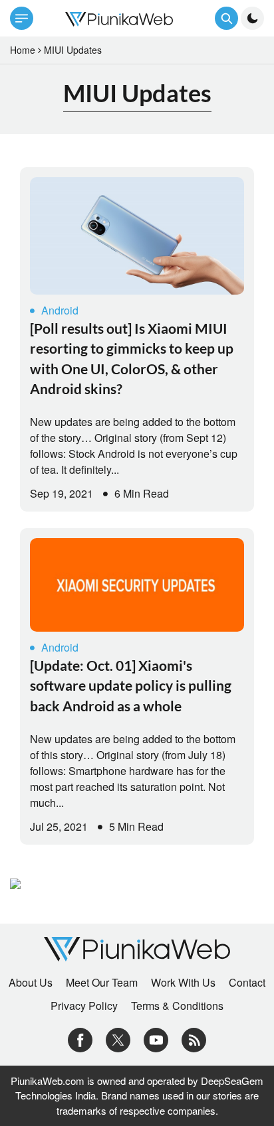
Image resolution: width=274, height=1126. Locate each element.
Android (59, 310)
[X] (118, 1038)
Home (22, 49)
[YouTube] (156, 1038)
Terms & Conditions (177, 1006)
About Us (31, 982)
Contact (247, 982)
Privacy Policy (84, 1006)
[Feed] (194, 1038)
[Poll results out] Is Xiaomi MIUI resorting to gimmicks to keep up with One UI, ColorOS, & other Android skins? (131, 358)
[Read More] (137, 236)
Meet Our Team (102, 982)
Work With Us (183, 982)
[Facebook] (80, 1038)
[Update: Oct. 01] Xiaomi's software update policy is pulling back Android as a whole (130, 685)
